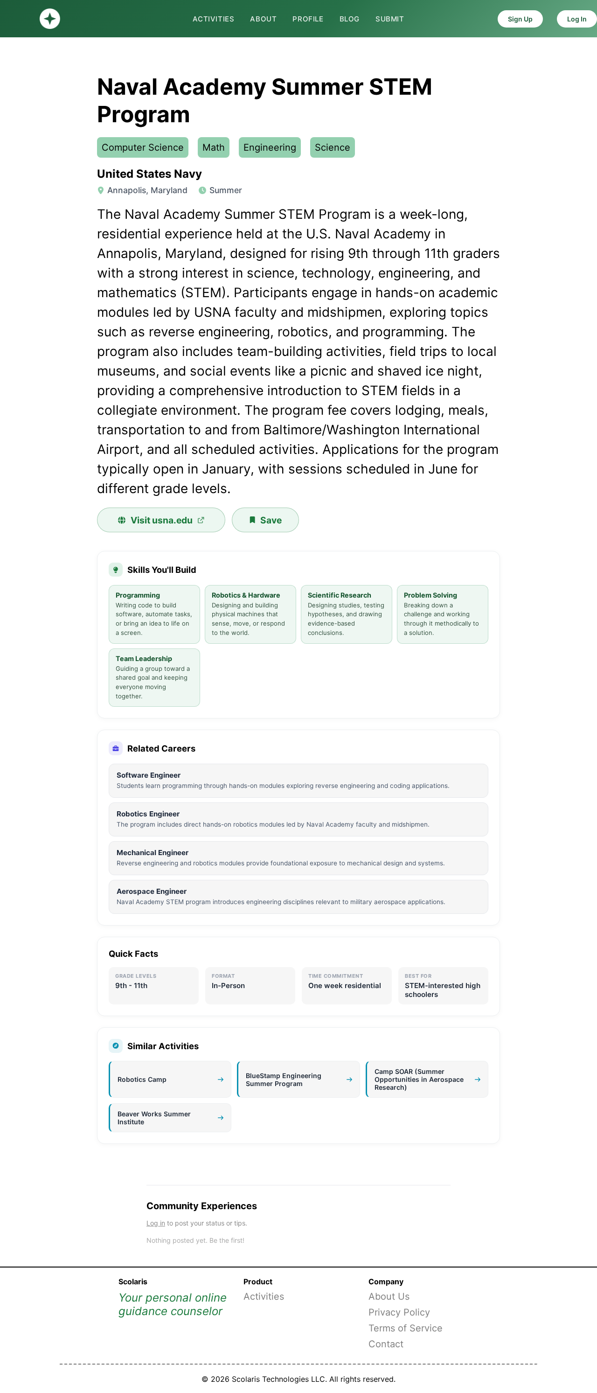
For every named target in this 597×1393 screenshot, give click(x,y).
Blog (350, 18)
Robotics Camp (142, 1079)
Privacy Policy (399, 1312)
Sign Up (520, 19)
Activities (213, 18)
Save (271, 520)
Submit (389, 18)
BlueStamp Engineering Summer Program (283, 1079)
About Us (389, 1296)
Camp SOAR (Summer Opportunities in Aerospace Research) (419, 1079)
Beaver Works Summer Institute (154, 1118)
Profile (307, 18)
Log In (577, 19)
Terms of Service (405, 1328)
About (263, 18)
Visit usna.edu (162, 520)
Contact (385, 1344)
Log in (155, 1223)
